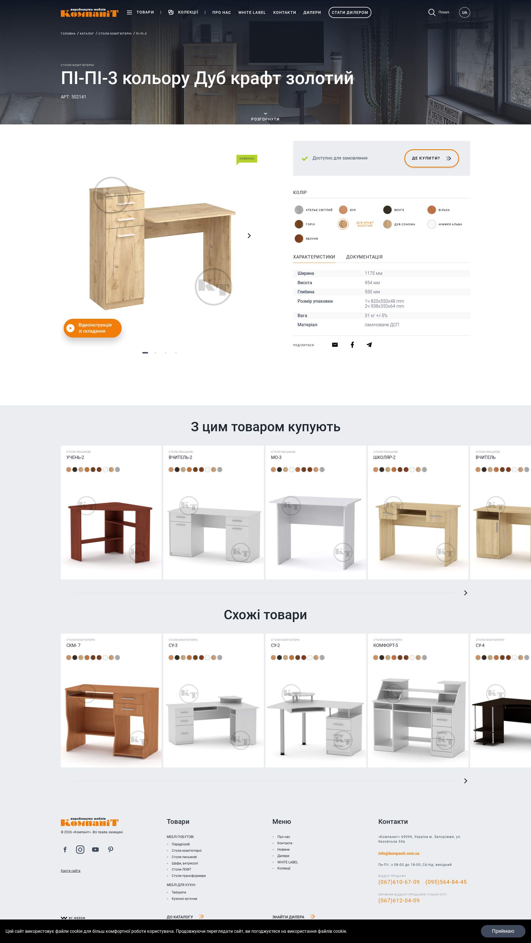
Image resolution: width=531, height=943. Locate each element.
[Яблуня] (99, 469)
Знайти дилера (288, 917)
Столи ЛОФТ (181, 869)
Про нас (283, 837)
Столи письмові (184, 857)
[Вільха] (87, 469)
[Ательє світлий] (117, 469)
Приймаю (503, 931)
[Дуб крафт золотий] (111, 469)
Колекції (283, 868)
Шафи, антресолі (185, 863)
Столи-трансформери (189, 876)
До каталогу (180, 917)
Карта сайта (70, 871)
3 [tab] (165, 352)
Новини (283, 849)
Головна (68, 33)
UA (464, 12)
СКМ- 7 (73, 645)
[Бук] (68, 469)
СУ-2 (275, 645)
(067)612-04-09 (399, 900)
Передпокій (181, 844)
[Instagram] (80, 850)
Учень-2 (75, 457)
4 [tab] (175, 352)
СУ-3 (173, 645)
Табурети (179, 892)
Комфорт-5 (385, 645)
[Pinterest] (110, 850)
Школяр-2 (384, 457)
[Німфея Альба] (105, 469)
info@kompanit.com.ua (399, 853)
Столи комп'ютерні (115, 33)
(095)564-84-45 (446, 882)
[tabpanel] (160, 240)
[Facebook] (65, 850)
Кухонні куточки (184, 899)
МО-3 (276, 457)
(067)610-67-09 (399, 882)
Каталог (87, 33)
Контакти (284, 843)
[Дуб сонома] (81, 469)
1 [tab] (145, 352)
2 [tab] (155, 352)
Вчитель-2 (180, 457)
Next (248, 236)
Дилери (283, 856)
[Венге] (74, 469)
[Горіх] (93, 469)
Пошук (444, 12)
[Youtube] (95, 850)
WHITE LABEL (287, 862)
